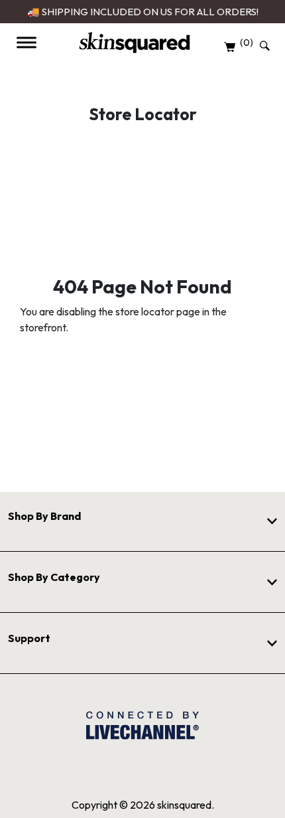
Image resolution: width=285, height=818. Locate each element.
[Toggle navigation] (26, 42)
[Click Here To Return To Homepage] (134, 42)
